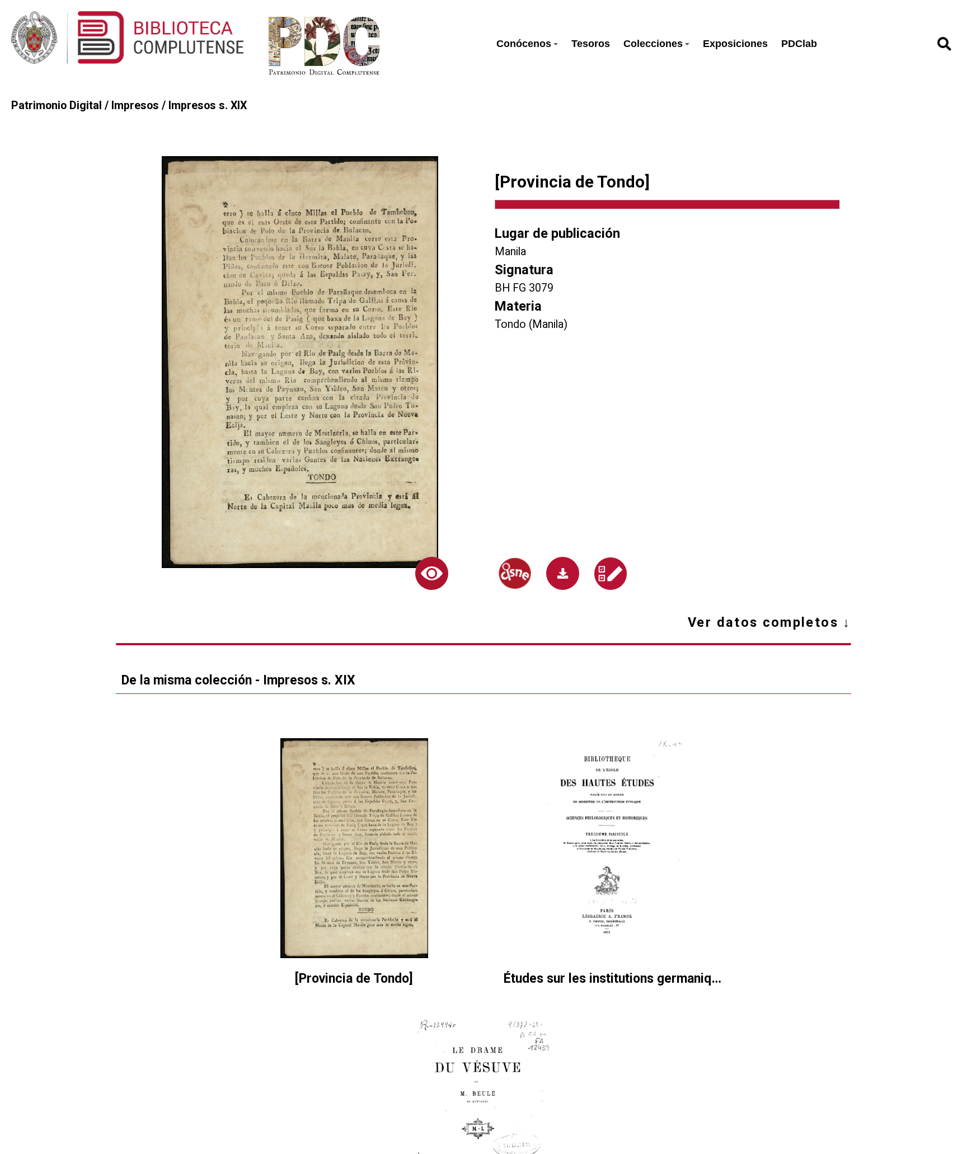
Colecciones (653, 43)
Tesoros (590, 43)
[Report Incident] (610, 573)
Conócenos (523, 43)
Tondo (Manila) (531, 324)
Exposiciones (735, 43)
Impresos (135, 105)
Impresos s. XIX (207, 105)
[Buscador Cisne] (515, 573)
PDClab (799, 43)
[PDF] (562, 573)
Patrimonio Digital (56, 105)
